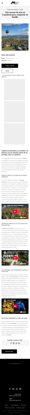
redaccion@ (15, 394)
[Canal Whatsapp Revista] (16, 344)
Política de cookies (21, 407)
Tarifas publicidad (14, 405)
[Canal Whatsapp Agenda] (19, 344)
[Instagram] (13, 344)
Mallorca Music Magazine (13, 9)
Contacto (7, 405)
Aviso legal (23, 405)
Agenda (21, 9)
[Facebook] (11, 344)
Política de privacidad (10, 407)
